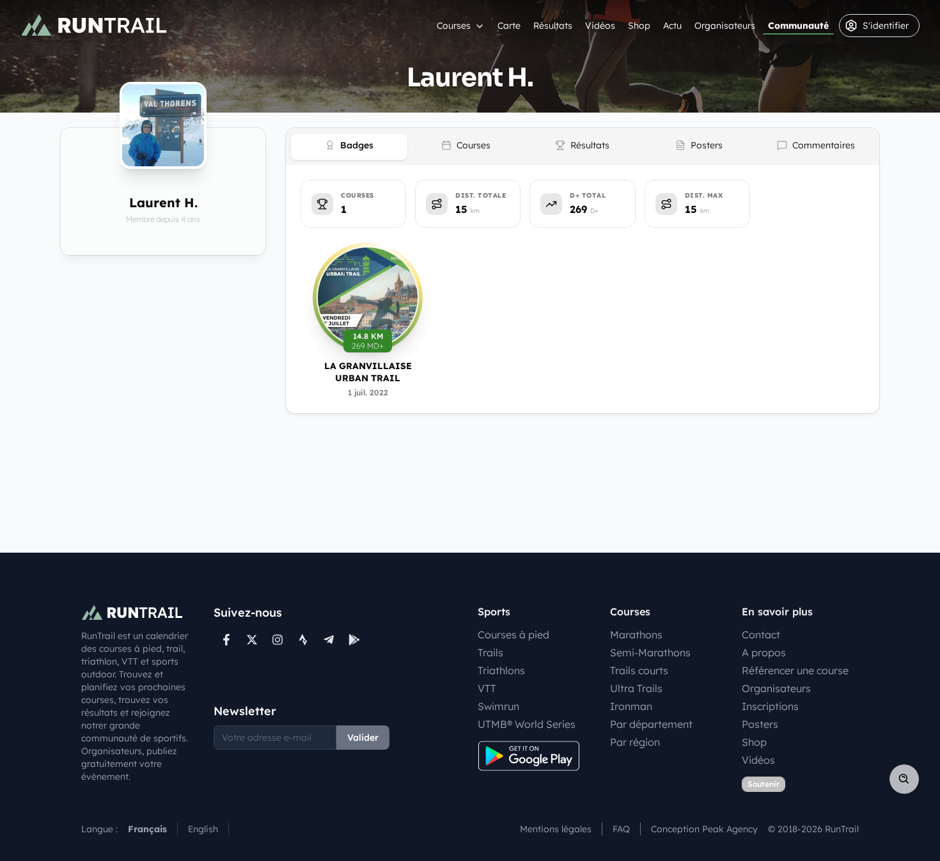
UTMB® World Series (527, 724)
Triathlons (501, 670)
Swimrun (498, 706)
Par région (635, 742)
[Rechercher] (904, 779)
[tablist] (582, 146)
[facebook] (226, 639)
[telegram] (328, 639)
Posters (760, 724)
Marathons (636, 634)
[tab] (349, 147)
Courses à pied (513, 634)
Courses (454, 25)
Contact (761, 634)
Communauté (798, 25)
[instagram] (277, 639)
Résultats (552, 25)
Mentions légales (555, 829)
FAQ (621, 829)
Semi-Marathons (650, 652)
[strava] (303, 639)
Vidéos (600, 25)
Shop (639, 25)
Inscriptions (770, 706)
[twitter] (252, 639)
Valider (363, 737)
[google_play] (354, 639)
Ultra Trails (636, 688)
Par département (651, 724)
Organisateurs (724, 25)
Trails (490, 652)
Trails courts (639, 670)
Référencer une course (795, 670)
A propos (764, 652)
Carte (509, 25)
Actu (672, 25)
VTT (487, 688)
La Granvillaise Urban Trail (368, 372)
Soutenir (763, 784)
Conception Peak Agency (704, 829)
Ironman (631, 706)
